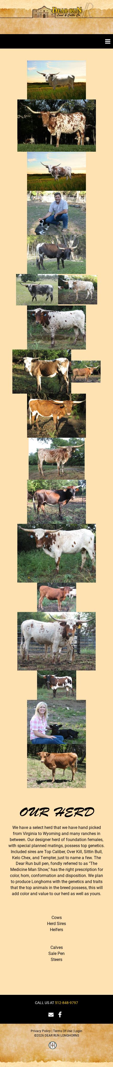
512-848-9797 (66, 1002)
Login (78, 1031)
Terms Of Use (62, 1031)
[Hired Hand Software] (52, 1049)
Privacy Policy (41, 1031)
